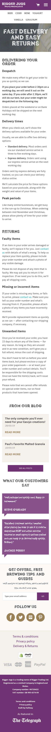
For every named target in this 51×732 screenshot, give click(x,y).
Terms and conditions (25, 701)
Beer (10, 13)
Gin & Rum (31, 19)
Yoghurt (37, 13)
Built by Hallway (25, 708)
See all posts (25, 468)
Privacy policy (25, 641)
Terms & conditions (25, 636)
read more (13, 432)
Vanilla (18, 19)
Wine (27, 13)
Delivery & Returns (25, 646)
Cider (18, 13)
